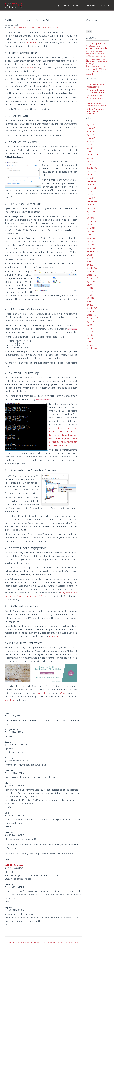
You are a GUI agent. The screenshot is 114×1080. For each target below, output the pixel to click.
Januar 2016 (90, 305)
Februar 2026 (91, 128)
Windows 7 (105, 69)
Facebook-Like (9, 700)
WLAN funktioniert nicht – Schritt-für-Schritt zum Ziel (27, 20)
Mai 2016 (90, 291)
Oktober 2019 (91, 221)
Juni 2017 (90, 255)
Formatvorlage (89, 54)
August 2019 (91, 228)
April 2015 (90, 335)
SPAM (87, 64)
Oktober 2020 (91, 208)
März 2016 (90, 298)
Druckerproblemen (42, 693)
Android (88, 43)
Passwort (94, 59)
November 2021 (92, 185)
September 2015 (92, 318)
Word (91, 74)
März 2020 (90, 218)
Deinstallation (100, 48)
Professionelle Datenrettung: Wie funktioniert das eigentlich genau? (96, 98)
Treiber (39, 27)
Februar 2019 (91, 235)
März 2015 (90, 338)
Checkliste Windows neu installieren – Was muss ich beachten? (61, 942)
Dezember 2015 (92, 308)
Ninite (101, 56)
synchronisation (100, 64)
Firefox (97, 51)
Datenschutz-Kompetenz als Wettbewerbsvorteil (96, 85)
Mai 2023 (90, 158)
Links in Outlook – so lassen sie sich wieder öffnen (22, 942)
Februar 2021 (91, 198)
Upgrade (98, 66)
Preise (66, 5)
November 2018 (92, 238)
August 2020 (91, 211)
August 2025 (91, 134)
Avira (105, 44)
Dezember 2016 (92, 268)
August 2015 (91, 321)
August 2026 (91, 124)
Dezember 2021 (92, 181)
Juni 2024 (90, 144)
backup (88, 45)
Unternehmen (92, 5)
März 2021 (90, 195)
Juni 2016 (90, 288)
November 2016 (92, 271)
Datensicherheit (101, 46)
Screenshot (99, 62)
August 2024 (91, 141)
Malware (92, 56)
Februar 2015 (91, 341)
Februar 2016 (91, 301)
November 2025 (92, 131)
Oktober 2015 (91, 315)
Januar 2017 (90, 265)
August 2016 (91, 281)
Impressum (105, 5)
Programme (99, 59)
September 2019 (92, 225)
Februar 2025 (91, 138)
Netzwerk (30, 27)
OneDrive (103, 56)
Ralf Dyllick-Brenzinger (14, 865)
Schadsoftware (91, 61)
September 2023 (92, 154)
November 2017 (92, 248)
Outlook (88, 58)
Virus (107, 66)
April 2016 (90, 295)
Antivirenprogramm (17, 27)
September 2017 (92, 251)
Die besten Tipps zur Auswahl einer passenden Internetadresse (96, 111)
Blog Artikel (29, 67)
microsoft (97, 56)
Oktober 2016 (91, 275)
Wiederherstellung (89, 69)
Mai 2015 (90, 331)
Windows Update (49, 27)
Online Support (54, 636)
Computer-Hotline (31, 42)
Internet (95, 53)
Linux (108, 54)
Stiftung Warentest (93, 64)
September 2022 (92, 174)
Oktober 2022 (91, 171)
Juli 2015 (89, 325)
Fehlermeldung (92, 51)
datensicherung (91, 48)
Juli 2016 (89, 285)
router (35, 27)
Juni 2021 (90, 191)
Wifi (43, 27)
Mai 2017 (90, 258)
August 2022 (91, 178)
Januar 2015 (90, 345)
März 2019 (90, 231)
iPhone (105, 54)
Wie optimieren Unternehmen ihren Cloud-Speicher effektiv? (96, 91)
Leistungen (57, 5)
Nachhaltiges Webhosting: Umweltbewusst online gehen (96, 104)
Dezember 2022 (92, 168)
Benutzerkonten (94, 46)
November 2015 (92, 311)
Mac (87, 56)
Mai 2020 (90, 215)
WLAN (56, 27)
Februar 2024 (91, 151)
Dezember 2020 (92, 201)
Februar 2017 (91, 261)
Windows (97, 68)
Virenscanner (103, 66)
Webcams (63, 693)
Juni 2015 (90, 328)
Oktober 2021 (91, 188)
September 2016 (92, 278)
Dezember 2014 (92, 348)
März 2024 (90, 148)
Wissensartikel (78, 5)
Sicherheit (105, 61)
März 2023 (90, 161)
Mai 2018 (90, 241)
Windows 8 (88, 72)
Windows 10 (95, 71)
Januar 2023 (90, 164)
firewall (25, 27)
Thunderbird (89, 66)
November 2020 (92, 205)
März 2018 (90, 245)
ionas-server (101, 54)
